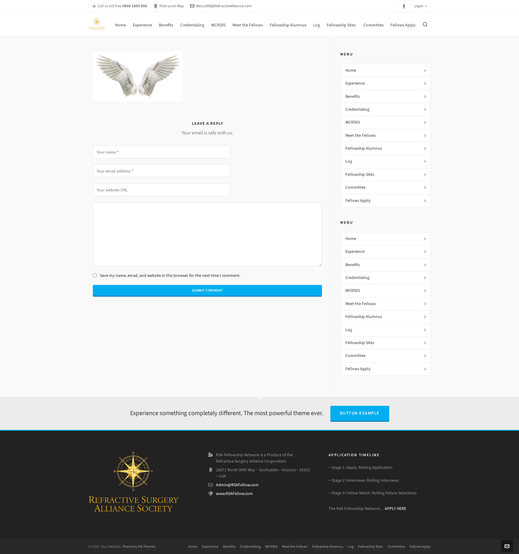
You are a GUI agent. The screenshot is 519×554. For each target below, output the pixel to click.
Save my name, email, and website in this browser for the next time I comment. (170, 275)
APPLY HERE (395, 508)
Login (418, 5)
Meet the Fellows (360, 135)
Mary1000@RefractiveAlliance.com (224, 5)
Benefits (352, 96)
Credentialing (357, 109)
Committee (355, 187)
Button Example (360, 413)
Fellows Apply (358, 200)
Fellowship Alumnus (363, 148)
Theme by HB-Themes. (139, 546)
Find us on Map (171, 5)
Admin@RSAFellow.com (237, 485)
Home (350, 70)
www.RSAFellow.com (234, 493)
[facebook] (405, 6)
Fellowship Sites (360, 174)
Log (348, 161)
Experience (355, 83)
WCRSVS (352, 122)
